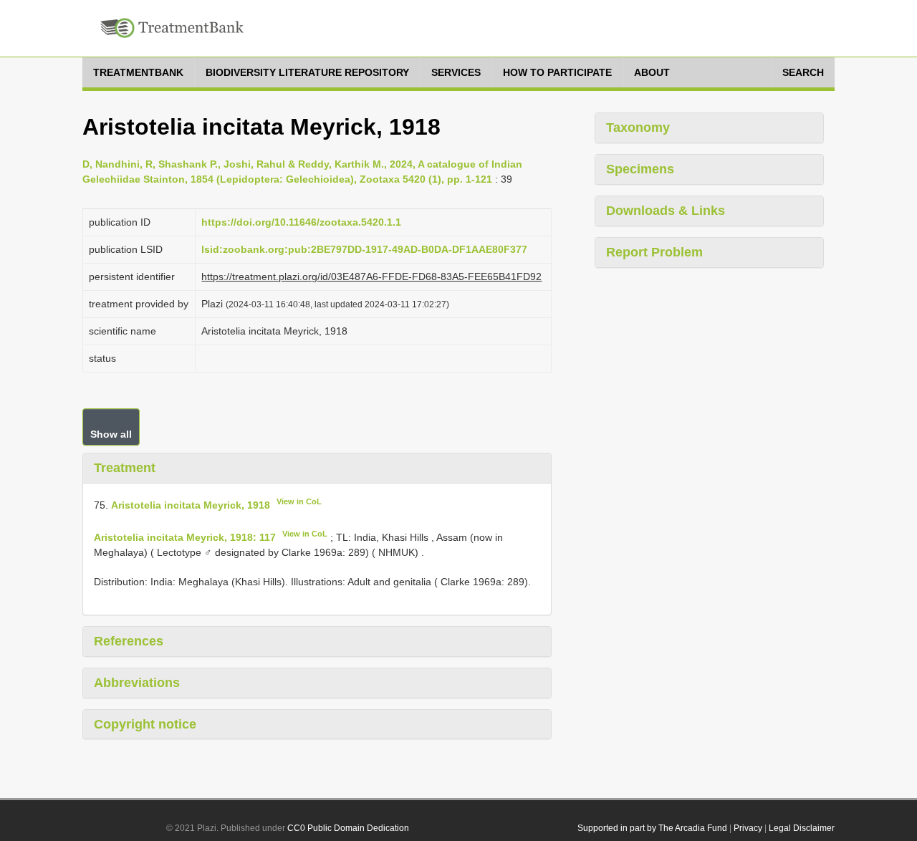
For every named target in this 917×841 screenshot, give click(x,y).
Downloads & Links (665, 210)
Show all (111, 434)
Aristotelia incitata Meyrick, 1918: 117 (185, 537)
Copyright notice (145, 724)
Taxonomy (638, 127)
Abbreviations (137, 683)
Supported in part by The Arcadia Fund (652, 828)
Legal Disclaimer (802, 828)
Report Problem (654, 252)
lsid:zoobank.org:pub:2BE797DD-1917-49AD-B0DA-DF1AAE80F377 (364, 249)
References (128, 641)
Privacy (748, 828)
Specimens (640, 169)
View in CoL (299, 501)
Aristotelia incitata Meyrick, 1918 (190, 504)
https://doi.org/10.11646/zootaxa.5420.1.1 (301, 222)
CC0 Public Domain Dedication (348, 828)
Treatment (124, 468)
